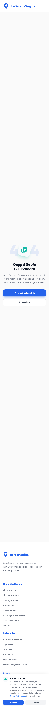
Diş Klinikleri (8, 644)
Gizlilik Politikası (10, 610)
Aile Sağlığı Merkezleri (13, 639)
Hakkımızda (8, 605)
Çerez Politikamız (11, 620)
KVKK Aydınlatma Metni (14, 615)
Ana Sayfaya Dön (26, 293)
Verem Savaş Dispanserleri (15, 664)
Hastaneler (8, 654)
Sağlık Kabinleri (10, 659)
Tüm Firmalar (13, 595)
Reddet (35, 702)
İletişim (6, 625)
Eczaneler (7, 649)
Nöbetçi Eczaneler (11, 600)
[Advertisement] (24, 113)
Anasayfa (11, 590)
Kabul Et (13, 702)
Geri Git (26, 302)
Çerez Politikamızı (18, 696)
